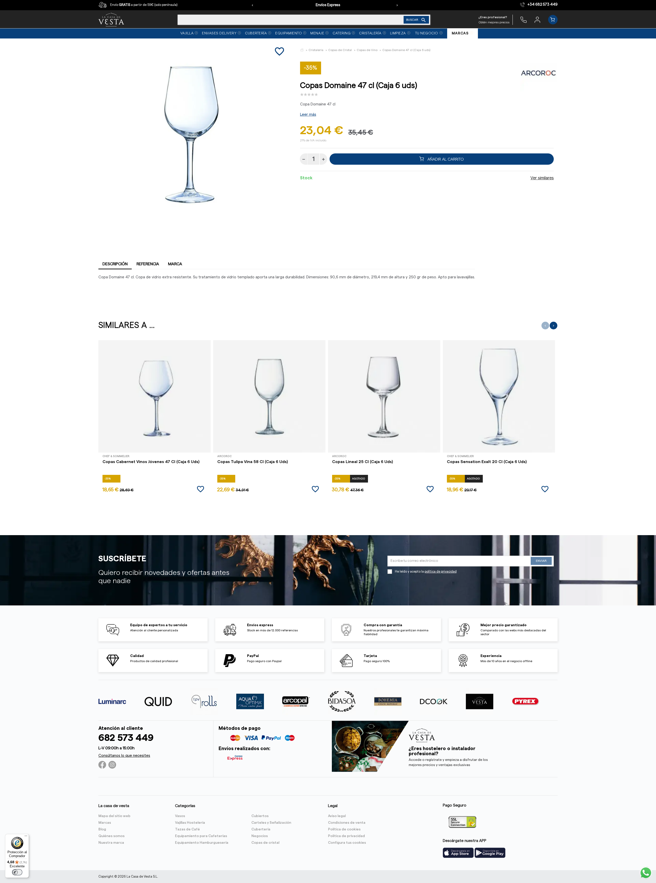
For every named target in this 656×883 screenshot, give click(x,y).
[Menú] (26, 837)
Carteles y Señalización (271, 823)
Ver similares (542, 178)
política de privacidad (441, 571)
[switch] (17, 872)
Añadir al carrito (445, 159)
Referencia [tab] (148, 264)
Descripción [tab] (115, 264)
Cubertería (260, 829)
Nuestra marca (111, 843)
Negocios (259, 836)
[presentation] (252, 5)
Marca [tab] (175, 264)
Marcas (104, 823)
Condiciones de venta (346, 823)
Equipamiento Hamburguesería (201, 843)
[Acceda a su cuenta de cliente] (537, 19)
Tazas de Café (187, 829)
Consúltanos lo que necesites (124, 756)
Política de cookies (344, 829)
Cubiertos (260, 816)
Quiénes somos (111, 836)
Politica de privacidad (346, 836)
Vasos (180, 816)
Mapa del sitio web (114, 816)
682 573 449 (125, 738)
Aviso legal (337, 816)
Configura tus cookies (347, 843)
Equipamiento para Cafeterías (201, 836)
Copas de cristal (265, 843)
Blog (102, 829)
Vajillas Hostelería (190, 823)
